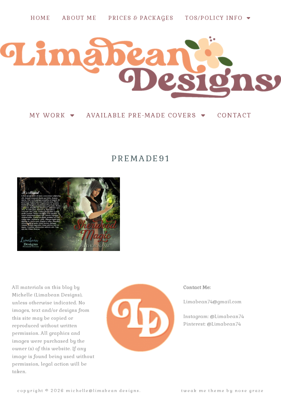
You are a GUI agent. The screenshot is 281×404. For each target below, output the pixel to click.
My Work (49, 115)
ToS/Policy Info (216, 18)
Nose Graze (249, 390)
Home (40, 18)
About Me (79, 18)
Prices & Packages (140, 18)
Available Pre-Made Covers (143, 115)
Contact (234, 115)
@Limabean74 (227, 316)
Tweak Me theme (203, 390)
